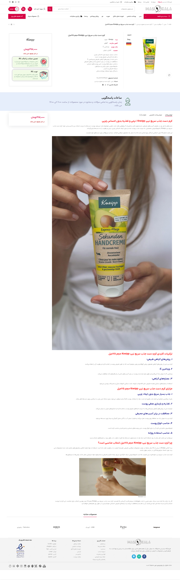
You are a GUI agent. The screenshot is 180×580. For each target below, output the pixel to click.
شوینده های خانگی (76, 549)
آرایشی (79, 552)
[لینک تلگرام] (12, 2)
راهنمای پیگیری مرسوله (99, 559)
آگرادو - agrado (52, 557)
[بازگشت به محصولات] (11, 24)
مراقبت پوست (77, 557)
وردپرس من (158, 565)
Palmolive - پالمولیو (23, 527)
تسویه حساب (101, 552)
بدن (165, 24)
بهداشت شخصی (76, 546)
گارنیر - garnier (52, 554)
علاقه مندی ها (101, 546)
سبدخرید (103, 549)
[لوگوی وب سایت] (159, 9)
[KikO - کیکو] (56, 527)
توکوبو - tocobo (52, 544)
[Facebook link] (108, 84)
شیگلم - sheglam (51, 546)
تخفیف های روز (16, 16)
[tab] (168, 115)
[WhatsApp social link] (15, 2)
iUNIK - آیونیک (90, 527)
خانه (170, 24)
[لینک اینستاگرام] (18, 2)
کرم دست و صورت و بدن (144, 24)
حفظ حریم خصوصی (100, 557)
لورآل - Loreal (52, 552)
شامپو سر (78, 554)
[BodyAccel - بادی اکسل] (156, 527)
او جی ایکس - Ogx (51, 549)
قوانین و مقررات (100, 554)
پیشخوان (102, 544)
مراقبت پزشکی (77, 544)
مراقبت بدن (157, 24)
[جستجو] (50, 9)
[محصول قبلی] (14, 24)
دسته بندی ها (76, 541)
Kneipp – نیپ (109, 40)
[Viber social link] (9, 2)
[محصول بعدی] (9, 24)
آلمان (106, 43)
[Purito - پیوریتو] (123, 527)
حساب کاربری (101, 541)
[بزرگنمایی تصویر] (169, 75)
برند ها (54, 541)
